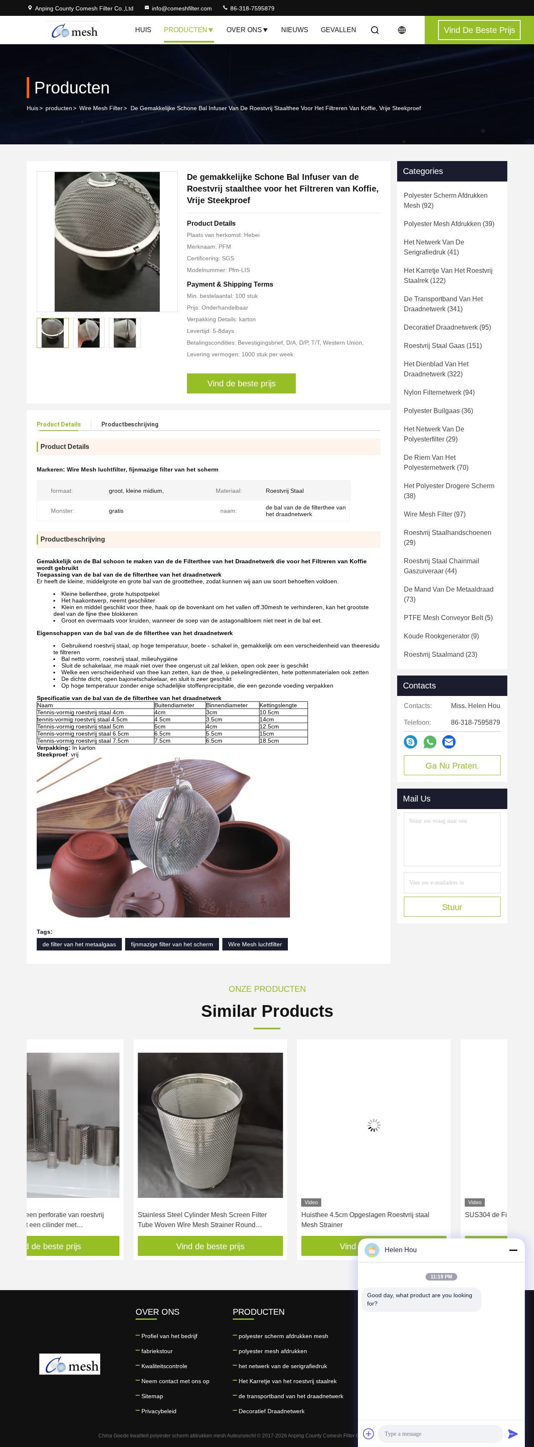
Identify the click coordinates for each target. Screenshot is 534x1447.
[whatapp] (429, 742)
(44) (441, 566)
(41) (434, 247)
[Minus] (513, 1250)
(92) (446, 200)
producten (58, 108)
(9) (441, 636)
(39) (449, 223)
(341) (443, 304)
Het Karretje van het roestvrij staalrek (288, 1381)
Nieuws (294, 29)
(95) (447, 327)
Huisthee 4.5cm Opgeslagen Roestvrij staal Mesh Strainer (258, 1219)
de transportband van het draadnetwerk (291, 1396)
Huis (143, 29)
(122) (448, 275)
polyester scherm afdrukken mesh (283, 1336)
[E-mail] (448, 741)
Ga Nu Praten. (452, 765)
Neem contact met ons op (175, 1381)
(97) (435, 514)
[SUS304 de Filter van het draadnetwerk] (430, 1125)
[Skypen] (410, 741)
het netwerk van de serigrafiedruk (283, 1366)
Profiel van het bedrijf (169, 1336)
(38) (449, 490)
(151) (443, 345)
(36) (438, 410)
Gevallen (338, 29)
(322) (436, 369)
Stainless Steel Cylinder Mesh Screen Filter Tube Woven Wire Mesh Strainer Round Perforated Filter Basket (95, 1220)
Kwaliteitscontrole (164, 1366)
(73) (449, 594)
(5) (448, 617)
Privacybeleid (158, 1411)
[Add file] (369, 1433)
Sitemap (152, 1396)
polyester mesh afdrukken (273, 1351)
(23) (440, 654)
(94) (439, 392)
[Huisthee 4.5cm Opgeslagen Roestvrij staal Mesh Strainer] (267, 1125)
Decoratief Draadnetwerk (272, 1411)
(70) (436, 462)
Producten (185, 29)
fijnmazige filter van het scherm (172, 944)
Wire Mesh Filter (101, 108)
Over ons (244, 29)
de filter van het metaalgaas (79, 944)
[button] (42, 1141)
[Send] (513, 1433)
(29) (434, 434)
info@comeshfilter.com (182, 8)
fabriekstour (157, 1351)
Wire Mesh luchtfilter (255, 944)
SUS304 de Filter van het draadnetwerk (416, 1214)
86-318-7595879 (252, 8)
